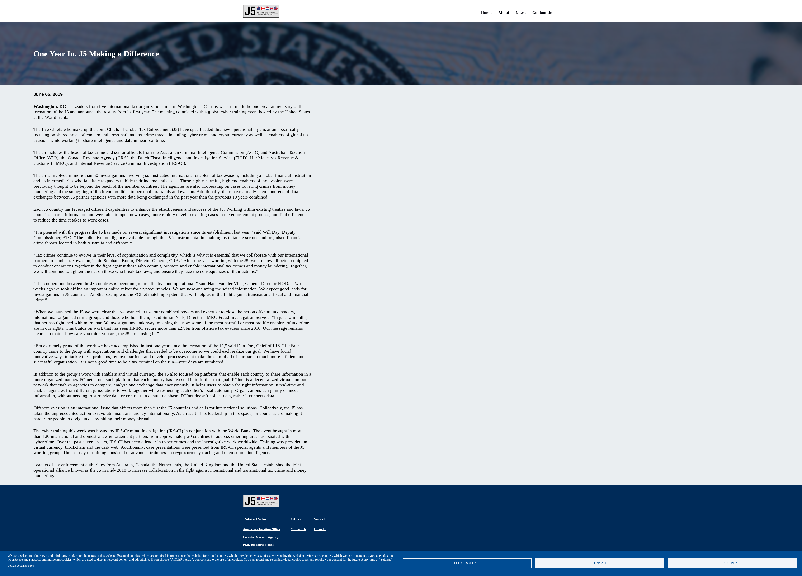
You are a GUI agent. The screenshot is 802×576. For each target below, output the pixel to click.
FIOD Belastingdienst (258, 544)
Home (486, 13)
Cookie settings (467, 563)
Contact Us (542, 13)
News (521, 13)
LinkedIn (320, 529)
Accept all (732, 563)
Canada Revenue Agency (261, 537)
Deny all (600, 563)
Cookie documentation (21, 565)
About (503, 13)
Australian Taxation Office (261, 529)
